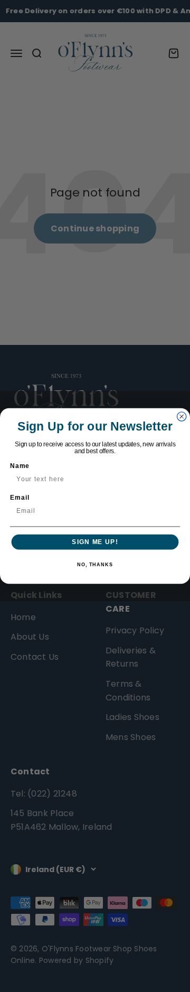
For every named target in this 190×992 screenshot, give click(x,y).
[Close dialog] (181, 416)
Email (20, 497)
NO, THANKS (95, 564)
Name (20, 466)
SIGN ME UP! (95, 542)
